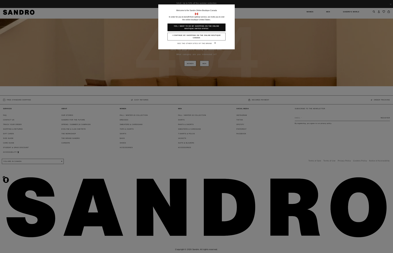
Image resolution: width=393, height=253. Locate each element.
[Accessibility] (6, 180)
